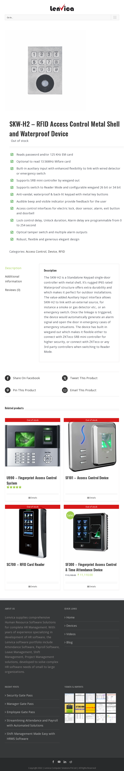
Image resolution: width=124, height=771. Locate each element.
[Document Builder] (90, 708)
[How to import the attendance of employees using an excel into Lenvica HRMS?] (69, 698)
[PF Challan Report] (101, 718)
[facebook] (53, 761)
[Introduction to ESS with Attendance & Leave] (69, 708)
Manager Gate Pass (20, 704)
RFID (62, 251)
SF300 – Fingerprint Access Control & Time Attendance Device (90, 567)
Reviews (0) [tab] (12, 290)
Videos (71, 634)
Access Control (36, 251)
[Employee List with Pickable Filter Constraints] (111, 698)
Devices (71, 626)
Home (70, 617)
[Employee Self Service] (80, 708)
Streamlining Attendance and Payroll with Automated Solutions (32, 722)
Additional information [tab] (13, 278)
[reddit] (70, 761)
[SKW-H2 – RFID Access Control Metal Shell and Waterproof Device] (62, 70)
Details (34, 497)
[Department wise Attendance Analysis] (80, 698)
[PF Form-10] (111, 708)
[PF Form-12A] (101, 708)
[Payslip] (111, 718)
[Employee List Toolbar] (101, 698)
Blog (69, 642)
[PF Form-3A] (90, 718)
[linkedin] (65, 761)
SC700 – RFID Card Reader (26, 564)
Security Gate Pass (20, 695)
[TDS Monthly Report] (80, 718)
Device (52, 251)
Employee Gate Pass (21, 712)
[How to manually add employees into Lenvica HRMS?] (90, 698)
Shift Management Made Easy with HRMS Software (31, 736)
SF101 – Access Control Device (86, 477)
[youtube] (59, 761)
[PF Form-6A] (69, 718)
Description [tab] (13, 268)
